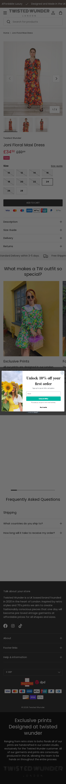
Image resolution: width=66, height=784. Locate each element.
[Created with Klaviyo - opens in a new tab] (33, 412)
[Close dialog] (62, 372)
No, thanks (43, 407)
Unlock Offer (43, 398)
